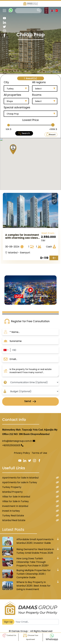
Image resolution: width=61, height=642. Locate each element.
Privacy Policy (22, 453)
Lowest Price (30, 120)
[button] (12, 149)
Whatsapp (52, 639)
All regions (39, 82)
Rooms (36, 95)
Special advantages (17, 107)
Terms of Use (39, 453)
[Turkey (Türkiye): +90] (5, 350)
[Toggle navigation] (3, 10)
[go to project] (53, 258)
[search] (38, 10)
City (6, 82)
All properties (12, 95)
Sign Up (8, 622)
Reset (52, 134)
